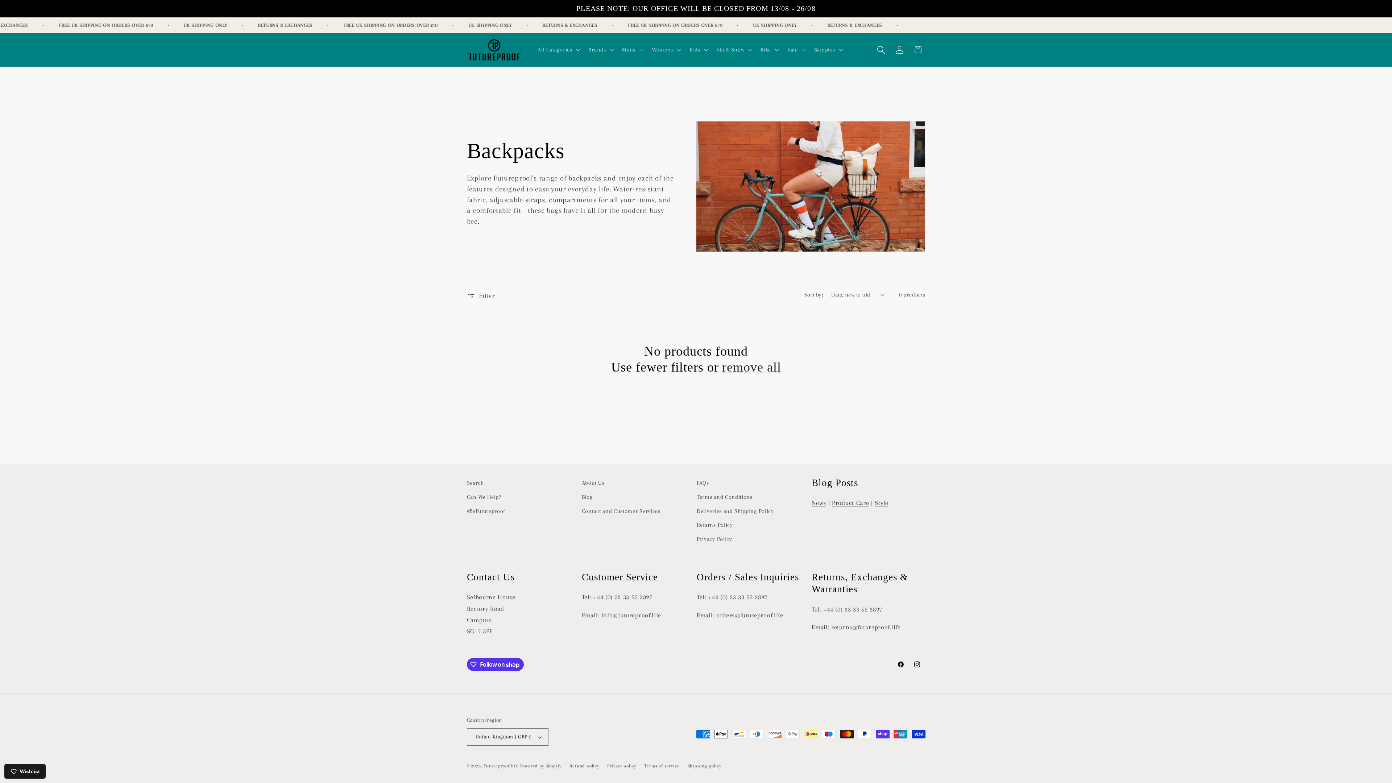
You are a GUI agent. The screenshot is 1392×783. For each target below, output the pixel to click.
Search (475, 483)
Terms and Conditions (725, 497)
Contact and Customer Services (621, 511)
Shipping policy (704, 765)
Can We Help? (484, 497)
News (819, 502)
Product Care (850, 502)
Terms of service (661, 765)
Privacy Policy (714, 539)
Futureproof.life (501, 765)
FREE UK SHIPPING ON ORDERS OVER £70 (95, 25)
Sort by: (813, 294)
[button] (558, 49)
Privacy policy (621, 765)
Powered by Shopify (541, 765)
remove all (751, 367)
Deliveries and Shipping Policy (735, 511)
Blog (587, 497)
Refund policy (584, 765)
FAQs (703, 483)
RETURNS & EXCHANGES (275, 25)
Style (881, 502)
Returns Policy (715, 525)
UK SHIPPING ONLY (195, 25)
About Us (593, 483)
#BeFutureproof (486, 511)
